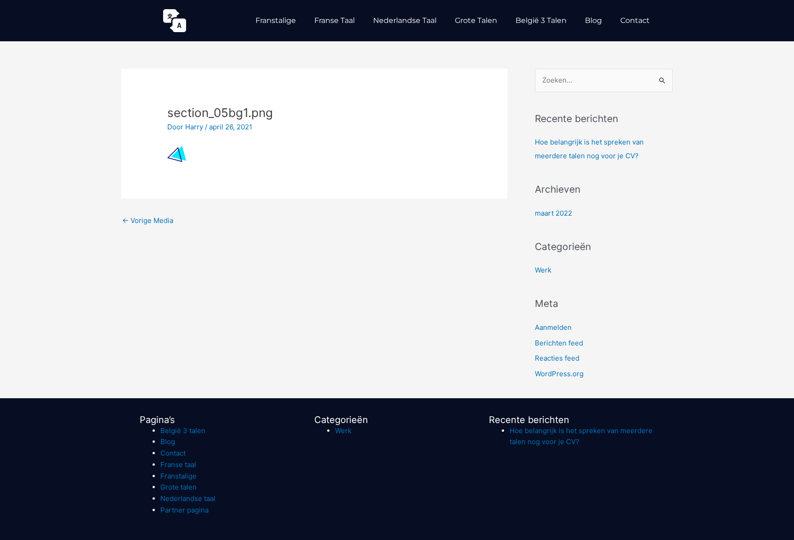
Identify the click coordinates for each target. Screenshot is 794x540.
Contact (635, 20)
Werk (543, 270)
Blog (593, 20)
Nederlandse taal (405, 20)
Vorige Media (147, 220)
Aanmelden (553, 327)
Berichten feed (559, 343)
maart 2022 (553, 213)
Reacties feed (557, 358)
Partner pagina (184, 510)
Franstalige (275, 20)
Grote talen (476, 20)
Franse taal (334, 20)
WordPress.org (559, 373)
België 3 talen (541, 20)
